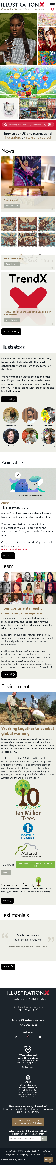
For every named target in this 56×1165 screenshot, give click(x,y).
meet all (7, 399)
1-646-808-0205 (28, 1024)
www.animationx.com (14, 549)
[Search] (53, 9)
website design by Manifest (13, 1160)
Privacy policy (22, 1155)
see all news (10, 331)
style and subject (38, 137)
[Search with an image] (50, 124)
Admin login (47, 1155)
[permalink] (52, 209)
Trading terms (9, 1155)
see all (6, 555)
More (6, 872)
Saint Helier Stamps (14, 258)
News (7, 151)
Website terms (44, 1151)
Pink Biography (12, 200)
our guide (18, 1109)
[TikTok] (28, 1036)
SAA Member (35, 1155)
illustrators (13, 137)
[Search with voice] (45, 124)
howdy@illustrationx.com (28, 1020)
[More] (52, 5)
